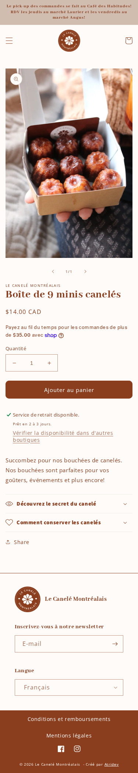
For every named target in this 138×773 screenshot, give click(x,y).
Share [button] (21, 542)
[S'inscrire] (115, 643)
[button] (9, 41)
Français (37, 687)
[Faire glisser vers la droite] (85, 271)
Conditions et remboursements (69, 718)
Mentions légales (69, 735)
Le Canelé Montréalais (57, 764)
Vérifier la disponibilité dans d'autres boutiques (63, 436)
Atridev (112, 764)
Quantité (16, 348)
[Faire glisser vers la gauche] (53, 271)
